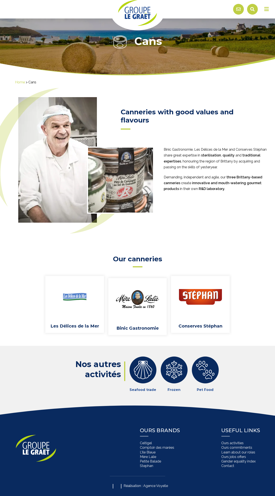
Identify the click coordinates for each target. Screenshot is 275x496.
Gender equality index (238, 461)
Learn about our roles (238, 452)
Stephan (146, 466)
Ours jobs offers (233, 457)
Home (20, 82)
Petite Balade (150, 461)
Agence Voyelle (155, 486)
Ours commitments (236, 448)
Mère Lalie (148, 457)
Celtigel (146, 443)
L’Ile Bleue (148, 452)
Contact (227, 466)
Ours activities (232, 443)
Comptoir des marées (157, 448)
